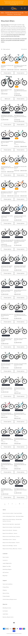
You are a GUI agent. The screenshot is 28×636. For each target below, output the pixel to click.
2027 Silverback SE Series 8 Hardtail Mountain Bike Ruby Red (7, 414)
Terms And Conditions (7, 584)
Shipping (5, 590)
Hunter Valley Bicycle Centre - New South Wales (13, 516)
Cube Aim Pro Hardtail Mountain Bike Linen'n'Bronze (7, 142)
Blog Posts (5, 575)
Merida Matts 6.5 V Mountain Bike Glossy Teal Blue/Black (20, 66)
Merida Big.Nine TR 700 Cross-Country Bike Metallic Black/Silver (20, 315)
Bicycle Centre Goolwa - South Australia (11, 527)
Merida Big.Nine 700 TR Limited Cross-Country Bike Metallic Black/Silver (20, 241)
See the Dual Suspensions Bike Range (15, 34)
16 (19, 503)
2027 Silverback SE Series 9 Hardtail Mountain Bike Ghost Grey (19, 388)
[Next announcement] (25, 2)
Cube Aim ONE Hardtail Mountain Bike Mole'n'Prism (20, 291)
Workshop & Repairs (7, 569)
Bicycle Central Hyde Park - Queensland (11, 524)
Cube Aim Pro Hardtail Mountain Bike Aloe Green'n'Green (7, 291)
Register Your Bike (7, 566)
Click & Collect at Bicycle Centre (10, 599)
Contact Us (5, 560)
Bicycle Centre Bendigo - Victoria (10, 545)
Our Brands (5, 611)
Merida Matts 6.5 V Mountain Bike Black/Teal (20, 167)
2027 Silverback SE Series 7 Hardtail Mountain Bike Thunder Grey (7, 464)
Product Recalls (6, 596)
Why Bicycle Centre (7, 608)
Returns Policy (6, 593)
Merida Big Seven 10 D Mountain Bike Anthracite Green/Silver (7, 192)
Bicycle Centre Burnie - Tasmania (10, 530)
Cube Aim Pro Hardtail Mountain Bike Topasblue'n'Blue (20, 216)
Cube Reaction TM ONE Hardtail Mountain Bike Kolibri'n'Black (20, 266)
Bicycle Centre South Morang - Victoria (11, 536)
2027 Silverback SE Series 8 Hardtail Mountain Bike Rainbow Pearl (7, 439)
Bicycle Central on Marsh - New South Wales (12, 513)
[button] (2, 8)
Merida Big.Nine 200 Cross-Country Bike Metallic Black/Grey (20, 116)
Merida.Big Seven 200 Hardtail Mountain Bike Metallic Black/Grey (7, 116)
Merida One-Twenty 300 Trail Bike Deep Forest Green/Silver (7, 364)
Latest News (5, 614)
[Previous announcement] (2, 2)
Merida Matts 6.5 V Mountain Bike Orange (20, 192)
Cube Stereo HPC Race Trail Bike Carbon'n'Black (7, 216)
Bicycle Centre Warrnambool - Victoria (11, 542)
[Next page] (23, 503)
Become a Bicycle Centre (8, 617)
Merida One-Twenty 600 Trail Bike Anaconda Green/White (20, 364)
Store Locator (6, 557)
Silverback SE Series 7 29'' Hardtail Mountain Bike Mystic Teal (19, 142)
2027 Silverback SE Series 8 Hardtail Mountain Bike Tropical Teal (20, 414)
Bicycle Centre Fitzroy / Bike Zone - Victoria (12, 548)
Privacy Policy (6, 587)
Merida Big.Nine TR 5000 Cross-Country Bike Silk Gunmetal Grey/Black (7, 339)
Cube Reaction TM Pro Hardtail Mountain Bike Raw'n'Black (6, 266)
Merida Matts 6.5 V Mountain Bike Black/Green (7, 66)
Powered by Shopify (17, 633)
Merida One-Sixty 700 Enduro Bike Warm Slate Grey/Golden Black (7, 241)
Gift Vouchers (6, 572)
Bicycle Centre (11, 633)
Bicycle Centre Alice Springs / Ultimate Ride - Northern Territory (12, 520)
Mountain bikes (5, 24)
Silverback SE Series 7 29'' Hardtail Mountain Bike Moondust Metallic (7, 167)
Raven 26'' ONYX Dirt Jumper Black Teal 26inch (6, 90)
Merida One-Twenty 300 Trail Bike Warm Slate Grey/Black (20, 339)
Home (2, 12)
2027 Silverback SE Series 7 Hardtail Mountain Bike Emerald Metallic (20, 464)
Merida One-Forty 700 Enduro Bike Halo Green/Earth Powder (6, 388)
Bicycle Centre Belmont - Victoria (10, 533)
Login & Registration (7, 563)
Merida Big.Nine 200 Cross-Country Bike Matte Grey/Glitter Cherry (7, 489)
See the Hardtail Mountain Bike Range (10, 36)
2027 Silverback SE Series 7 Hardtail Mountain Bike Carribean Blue (20, 439)
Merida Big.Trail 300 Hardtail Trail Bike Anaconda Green (7, 315)
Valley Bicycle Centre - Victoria (9, 539)
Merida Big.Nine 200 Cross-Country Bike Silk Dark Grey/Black (20, 90)
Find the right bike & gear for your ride (14, 12)
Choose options (7, 73)
